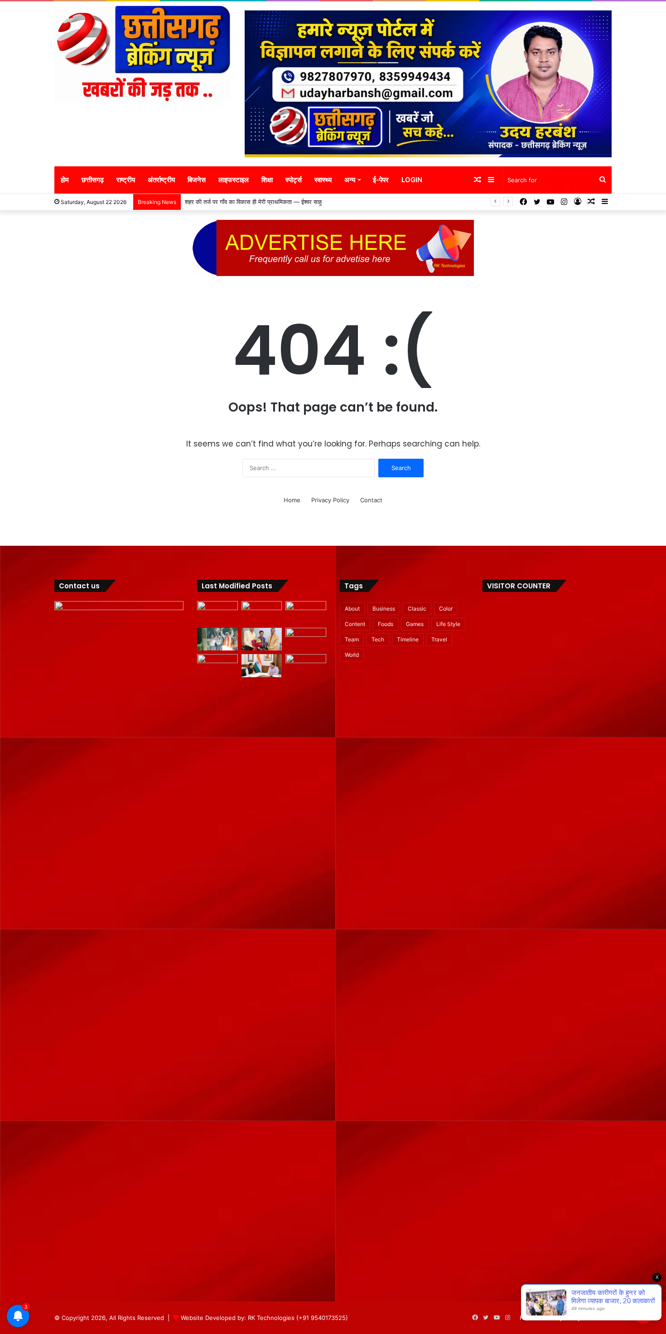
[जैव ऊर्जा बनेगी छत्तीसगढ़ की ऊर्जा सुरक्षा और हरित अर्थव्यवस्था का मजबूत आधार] (217, 665)
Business (383, 608)
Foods (385, 624)
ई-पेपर (381, 179)
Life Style (448, 624)
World (352, 654)
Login (411, 179)
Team (352, 639)
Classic (417, 608)
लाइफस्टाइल (233, 179)
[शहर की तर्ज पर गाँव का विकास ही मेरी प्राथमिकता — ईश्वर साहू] (217, 639)
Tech (378, 639)
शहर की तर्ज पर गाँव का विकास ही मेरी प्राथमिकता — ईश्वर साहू (253, 201)
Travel (439, 639)
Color (446, 608)
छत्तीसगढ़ (93, 179)
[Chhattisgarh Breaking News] (142, 54)
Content (355, 624)
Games (415, 624)
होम (65, 179)
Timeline (408, 639)
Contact (371, 500)
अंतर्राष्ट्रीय (161, 179)
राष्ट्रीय (125, 179)
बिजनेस (197, 179)
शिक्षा (267, 179)
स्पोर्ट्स (293, 179)
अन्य (349, 179)
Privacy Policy (330, 500)
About (352, 608)
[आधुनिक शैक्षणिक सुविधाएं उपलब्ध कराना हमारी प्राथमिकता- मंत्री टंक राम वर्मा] (261, 665)
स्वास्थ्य (323, 179)
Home (292, 500)
